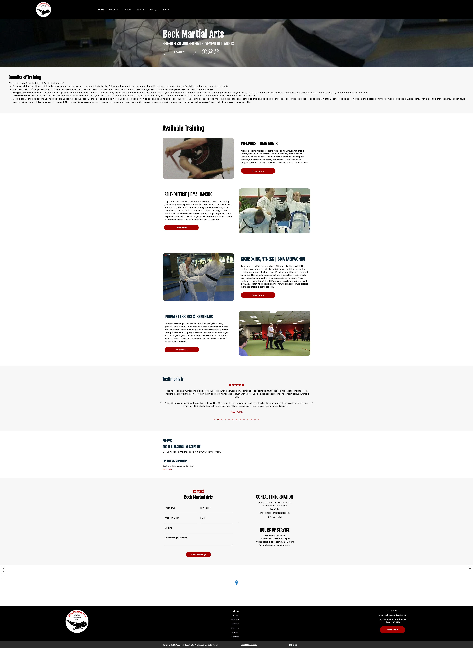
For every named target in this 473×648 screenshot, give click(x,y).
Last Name (205, 507)
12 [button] (255, 419)
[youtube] (210, 52)
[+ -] (236, 585)
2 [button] (218, 419)
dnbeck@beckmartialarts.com (275, 513)
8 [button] (240, 419)
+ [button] (3, 568)
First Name (169, 507)
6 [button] (233, 419)
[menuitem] (101, 10)
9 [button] (244, 419)
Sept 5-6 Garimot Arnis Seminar (178, 466)
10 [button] (247, 419)
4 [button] (225, 419)
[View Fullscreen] (3, 576)
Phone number (171, 517)
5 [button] (229, 419)
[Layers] (470, 568)
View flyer (167, 469)
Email (202, 517)
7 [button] (236, 419)
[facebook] (204, 52)
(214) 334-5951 (274, 516)
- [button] (3, 571)
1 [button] (214, 419)
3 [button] (221, 419)
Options (168, 527)
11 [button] (251, 419)
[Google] (216, 52)
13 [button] (258, 419)
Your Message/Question (175, 537)
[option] (236, 401)
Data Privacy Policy (249, 644)
